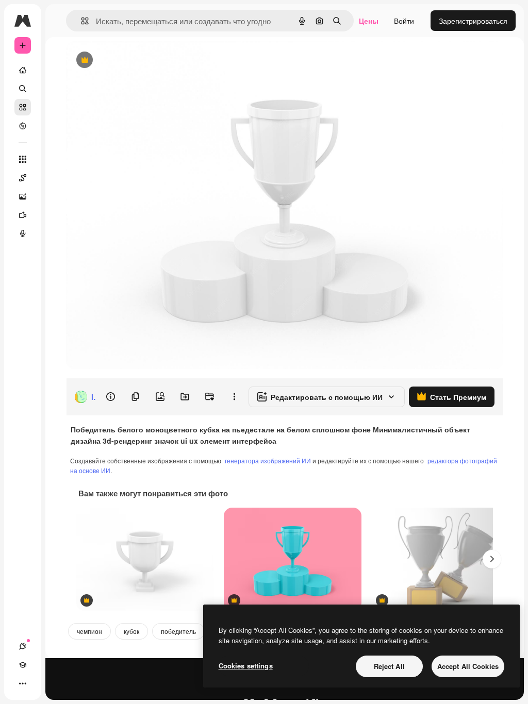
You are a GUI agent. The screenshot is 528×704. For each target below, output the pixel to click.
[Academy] (22, 665)
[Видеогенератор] (22, 215)
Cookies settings (246, 666)
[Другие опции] (234, 397)
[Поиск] (22, 88)
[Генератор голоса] (22, 233)
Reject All (389, 666)
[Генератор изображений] (22, 196)
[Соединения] (22, 646)
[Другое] (22, 683)
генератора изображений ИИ (268, 460)
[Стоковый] (22, 107)
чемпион (89, 631)
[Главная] (22, 70)
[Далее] (492, 559)
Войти (404, 20)
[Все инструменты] (22, 159)
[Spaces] (22, 178)
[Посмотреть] (22, 126)
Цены (368, 20)
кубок (131, 631)
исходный (135, 60)
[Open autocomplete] (81, 21)
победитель (178, 631)
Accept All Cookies (468, 666)
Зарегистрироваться (473, 20)
